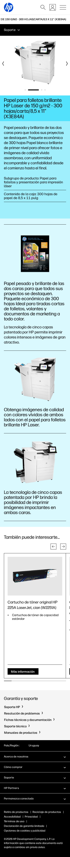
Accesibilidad (12, 816)
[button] (53, 546)
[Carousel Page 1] (25, 90)
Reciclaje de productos (46, 812)
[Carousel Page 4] (45, 90)
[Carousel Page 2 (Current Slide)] (33, 90)
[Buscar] (43, 7)
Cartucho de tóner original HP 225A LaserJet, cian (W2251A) (33, 605)
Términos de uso (14, 821)
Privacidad (31, 816)
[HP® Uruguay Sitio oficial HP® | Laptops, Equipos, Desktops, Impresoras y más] (8, 7)
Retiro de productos (16, 812)
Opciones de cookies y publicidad (24, 830)
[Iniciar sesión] (52, 7)
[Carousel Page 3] (42, 90)
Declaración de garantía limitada (24, 826)
